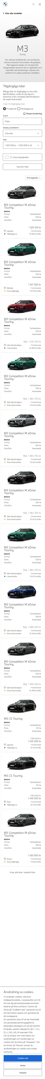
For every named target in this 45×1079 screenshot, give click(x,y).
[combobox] (22, 133)
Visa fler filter (22, 166)
